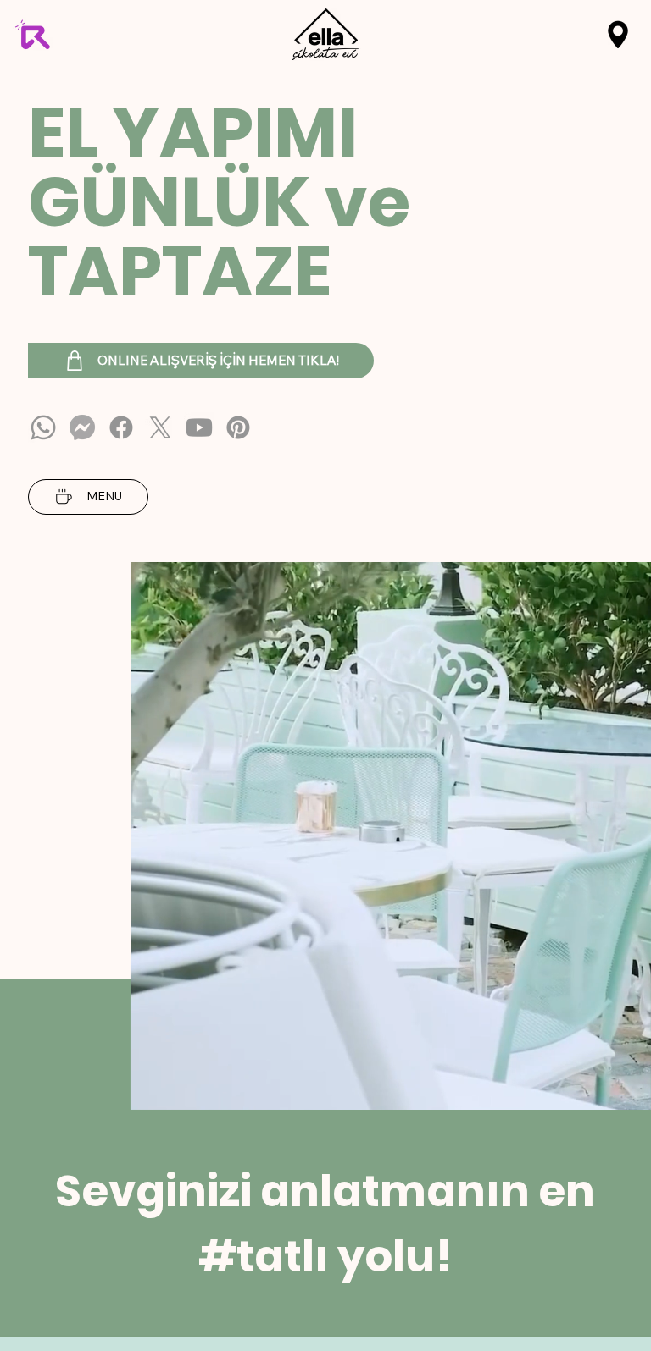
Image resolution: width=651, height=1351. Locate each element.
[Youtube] (199, 427)
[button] (618, 35)
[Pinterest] (238, 427)
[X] (160, 427)
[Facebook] (121, 427)
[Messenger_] (82, 427)
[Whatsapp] (43, 427)
